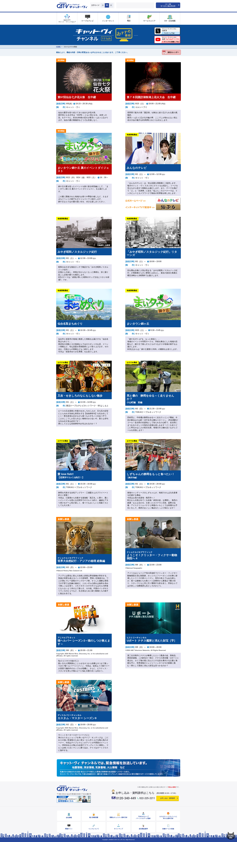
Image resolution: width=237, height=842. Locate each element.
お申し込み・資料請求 (167, 798)
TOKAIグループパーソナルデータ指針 (143, 817)
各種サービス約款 (168, 829)
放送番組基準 (143, 829)
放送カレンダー (173, 52)
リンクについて (94, 829)
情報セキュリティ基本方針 (118, 817)
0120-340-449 (126, 798)
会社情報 (69, 817)
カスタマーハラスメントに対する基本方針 (168, 817)
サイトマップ (118, 829)
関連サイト (69, 829)
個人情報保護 (93, 817)
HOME (58, 47)
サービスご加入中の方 (168, 5)
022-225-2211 (147, 798)
